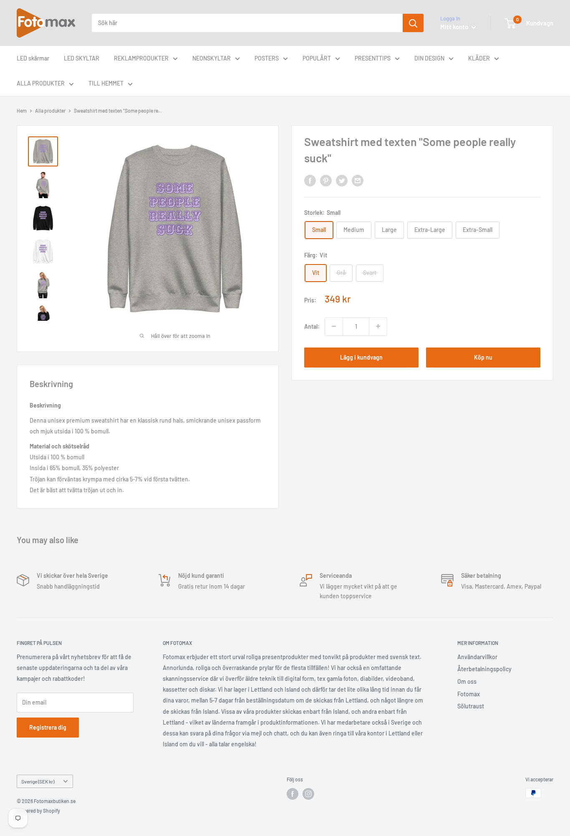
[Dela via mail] (357, 180)
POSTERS (267, 58)
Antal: (312, 326)
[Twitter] (342, 180)
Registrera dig (47, 727)
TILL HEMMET (106, 83)
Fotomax (468, 694)
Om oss (467, 681)
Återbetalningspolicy (484, 668)
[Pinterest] (326, 180)
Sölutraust (470, 706)
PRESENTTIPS (373, 58)
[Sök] (413, 23)
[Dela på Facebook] (310, 180)
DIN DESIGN (429, 58)
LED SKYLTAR (81, 58)
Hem (22, 110)
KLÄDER (479, 58)
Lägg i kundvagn (361, 356)
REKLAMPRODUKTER (141, 58)
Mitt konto (454, 26)
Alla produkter (50, 110)
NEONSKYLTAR (211, 58)
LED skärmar (33, 58)
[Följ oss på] (292, 794)
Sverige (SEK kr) (37, 781)
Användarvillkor (477, 656)
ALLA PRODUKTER (41, 83)
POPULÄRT (317, 58)
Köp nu (483, 356)
